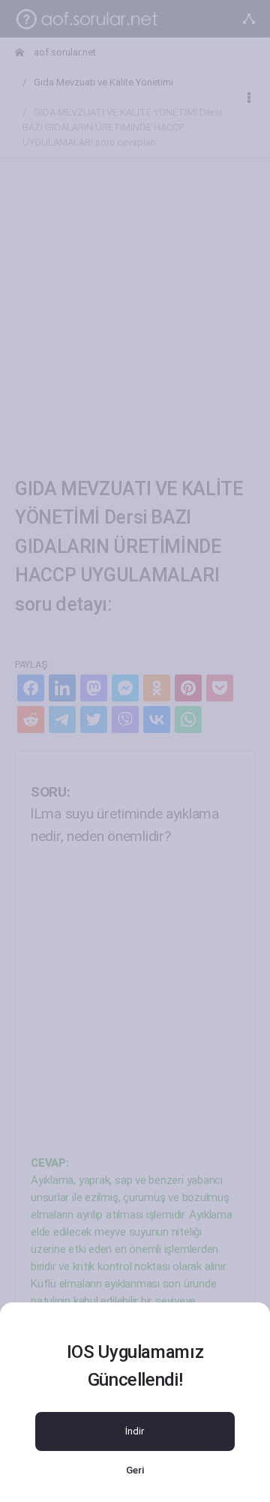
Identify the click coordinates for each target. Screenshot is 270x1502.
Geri (135, 1470)
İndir (134, 1431)
